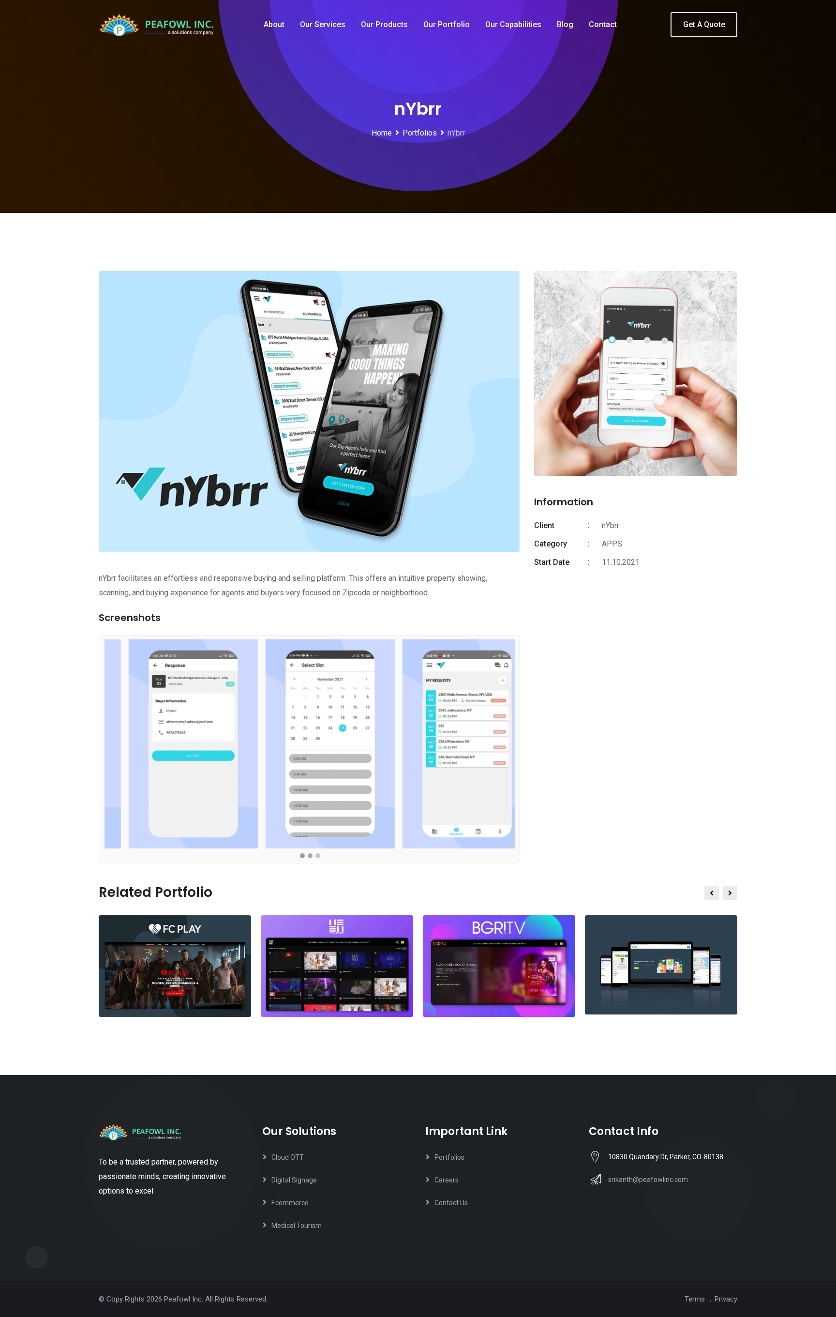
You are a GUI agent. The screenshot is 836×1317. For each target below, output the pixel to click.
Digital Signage (294, 1180)
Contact (603, 24)
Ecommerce (290, 1203)
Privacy (726, 1299)
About (274, 24)
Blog (565, 24)
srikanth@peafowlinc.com (648, 1179)
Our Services (322, 24)
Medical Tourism (296, 1225)
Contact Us (451, 1203)
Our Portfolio (446, 24)
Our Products (384, 24)
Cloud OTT (287, 1157)
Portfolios (449, 1157)
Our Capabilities (513, 24)
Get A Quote (704, 24)
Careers (446, 1180)
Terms (695, 1299)
